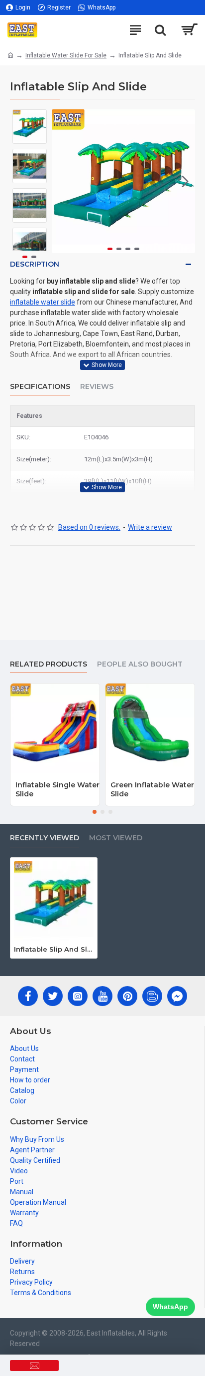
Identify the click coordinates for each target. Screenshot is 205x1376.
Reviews (96, 386)
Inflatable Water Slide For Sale (65, 55)
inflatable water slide (42, 302)
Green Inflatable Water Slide (152, 789)
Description (34, 264)
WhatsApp (170, 1307)
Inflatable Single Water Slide (57, 789)
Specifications (40, 386)
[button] (62, 181)
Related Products (48, 664)
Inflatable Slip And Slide (54, 949)
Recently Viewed (44, 838)
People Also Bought (140, 664)
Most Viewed (115, 838)
